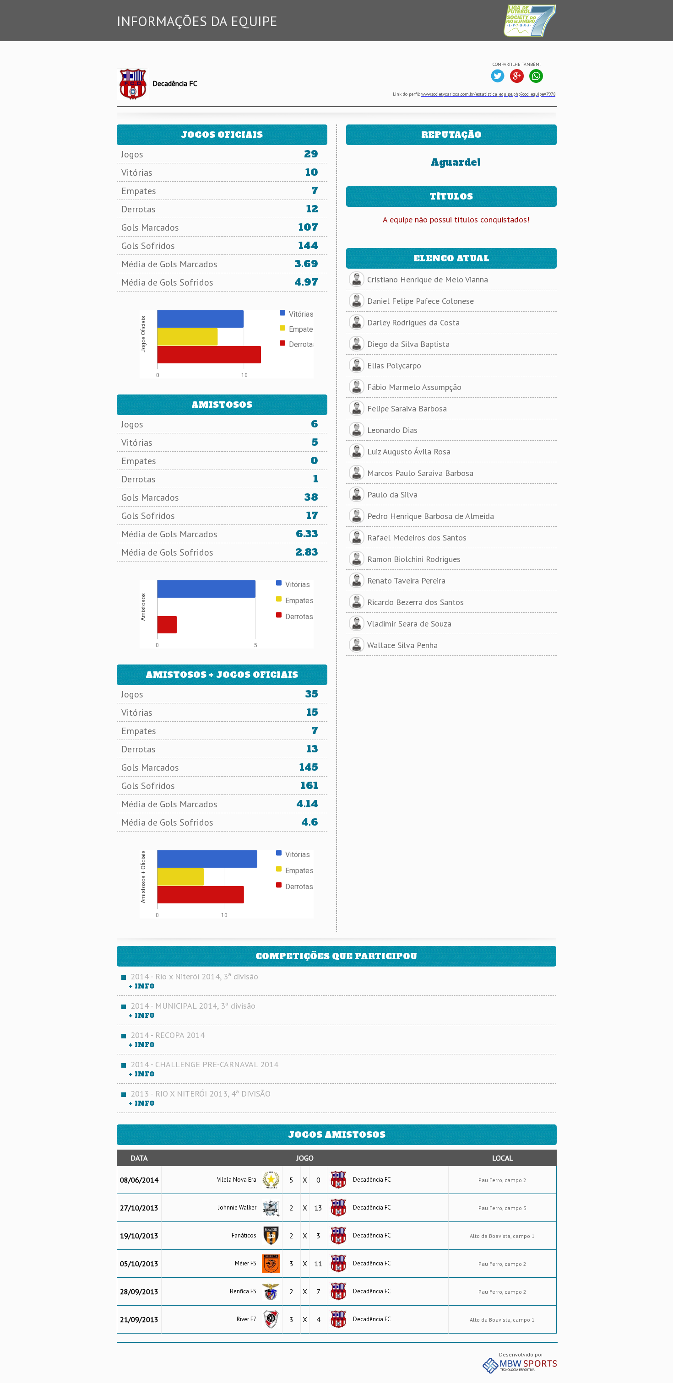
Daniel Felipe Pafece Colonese (420, 301)
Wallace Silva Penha (402, 645)
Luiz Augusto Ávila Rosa (408, 451)
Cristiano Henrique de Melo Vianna (427, 279)
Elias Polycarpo (394, 365)
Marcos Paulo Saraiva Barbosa (420, 473)
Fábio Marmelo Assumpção (414, 387)
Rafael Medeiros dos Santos (417, 537)
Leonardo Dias (392, 430)
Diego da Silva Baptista (408, 344)
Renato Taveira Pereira (406, 580)
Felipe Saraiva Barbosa (407, 408)
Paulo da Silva (392, 494)
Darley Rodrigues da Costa (413, 322)
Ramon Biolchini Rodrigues (414, 559)
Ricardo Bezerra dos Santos (415, 602)
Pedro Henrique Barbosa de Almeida (430, 516)
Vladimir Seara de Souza (409, 623)
